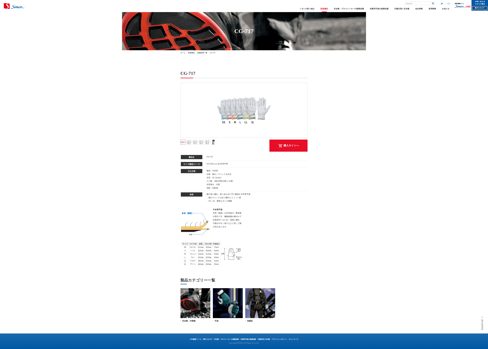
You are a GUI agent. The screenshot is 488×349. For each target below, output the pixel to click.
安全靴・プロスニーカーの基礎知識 (349, 9)
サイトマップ (293, 339)
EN (448, 4)
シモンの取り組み (307, 9)
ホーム (182, 53)
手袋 (216, 321)
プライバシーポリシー (279, 339)
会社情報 (419, 9)
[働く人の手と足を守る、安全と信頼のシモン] (14, 6)
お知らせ (445, 9)
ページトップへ (482, 323)
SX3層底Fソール (195, 339)
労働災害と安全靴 (401, 9)
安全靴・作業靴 (189, 321)
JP (442, 4)
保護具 (250, 321)
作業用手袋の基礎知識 (379, 9)
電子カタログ (207, 339)
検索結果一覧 (202, 53)
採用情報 (432, 9)
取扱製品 (324, 9)
